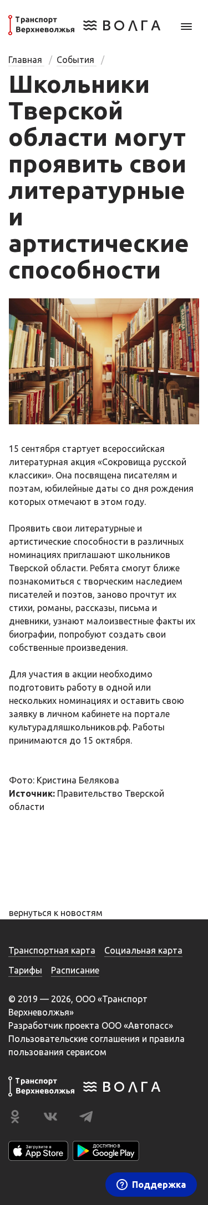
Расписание (75, 970)
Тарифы (25, 970)
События (77, 60)
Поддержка (159, 1185)
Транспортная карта (51, 950)
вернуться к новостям (56, 913)
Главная (26, 60)
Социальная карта (143, 950)
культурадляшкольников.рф (69, 727)
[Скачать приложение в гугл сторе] (106, 1151)
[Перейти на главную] (84, 32)
